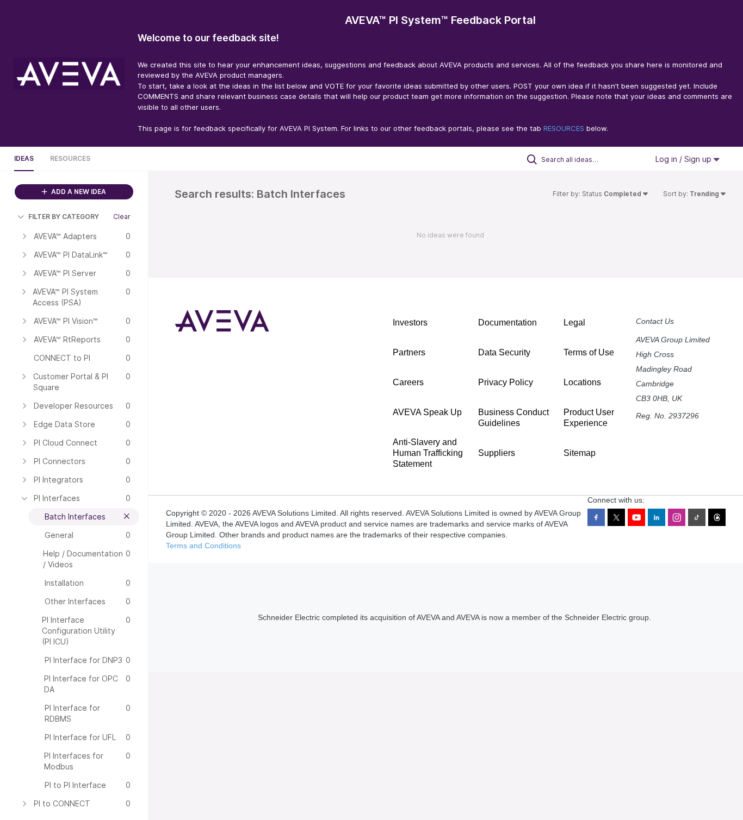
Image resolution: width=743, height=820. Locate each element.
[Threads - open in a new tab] (717, 517)
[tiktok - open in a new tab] (696, 517)
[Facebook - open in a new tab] (596, 517)
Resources (70, 158)
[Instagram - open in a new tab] (676, 517)
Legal (574, 322)
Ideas (24, 158)
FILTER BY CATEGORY (63, 216)
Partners (409, 352)
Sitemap (580, 453)
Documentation (507, 322)
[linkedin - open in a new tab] (656, 517)
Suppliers (496, 453)
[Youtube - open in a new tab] (636, 517)
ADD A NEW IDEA (77, 191)
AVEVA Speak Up (427, 412)
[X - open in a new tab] (616, 517)
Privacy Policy (505, 382)
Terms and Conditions (203, 545)
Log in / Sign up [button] (684, 159)
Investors (410, 322)
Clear (122, 216)
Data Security (504, 352)
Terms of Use (589, 352)
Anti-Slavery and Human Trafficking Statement (428, 452)
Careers (408, 382)
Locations (582, 382)
